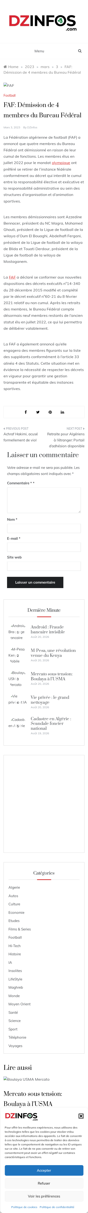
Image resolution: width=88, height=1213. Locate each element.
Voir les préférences (44, 1196)
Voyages (15, 1046)
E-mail (13, 538)
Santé (13, 1012)
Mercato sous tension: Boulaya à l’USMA (52, 676)
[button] (81, 1116)
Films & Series (19, 929)
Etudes (13, 920)
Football (9, 95)
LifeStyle (15, 979)
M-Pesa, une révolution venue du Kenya (53, 653)
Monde (14, 996)
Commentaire (19, 483)
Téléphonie (17, 1037)
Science (14, 1020)
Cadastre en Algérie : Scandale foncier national (51, 723)
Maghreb (15, 987)
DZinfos (32, 127)
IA (10, 962)
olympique (61, 162)
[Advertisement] (44, 804)
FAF (12, 277)
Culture (14, 904)
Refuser (44, 1183)
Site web (14, 557)
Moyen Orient (19, 1004)
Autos (13, 896)
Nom (12, 519)
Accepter (44, 1170)
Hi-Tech (14, 946)
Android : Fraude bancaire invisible (48, 629)
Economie (16, 912)
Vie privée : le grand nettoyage (50, 700)
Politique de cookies (24, 1207)
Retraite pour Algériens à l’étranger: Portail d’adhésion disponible (65, 440)
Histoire (14, 954)
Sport (12, 1029)
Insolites (15, 970)
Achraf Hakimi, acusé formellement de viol (21, 437)
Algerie (14, 887)
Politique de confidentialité (57, 1207)
